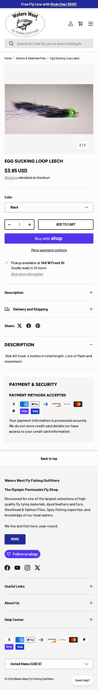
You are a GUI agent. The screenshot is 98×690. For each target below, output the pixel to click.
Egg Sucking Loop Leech (65, 58)
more (15, 539)
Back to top (49, 459)
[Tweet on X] (19, 325)
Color (8, 197)
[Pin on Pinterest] (37, 325)
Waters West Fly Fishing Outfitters (34, 678)
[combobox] (49, 43)
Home (8, 58)
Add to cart (65, 224)
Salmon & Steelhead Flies (31, 58)
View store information (27, 274)
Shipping (11, 178)
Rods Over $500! (64, 4)
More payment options (49, 250)
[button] (81, 24)
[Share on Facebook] (28, 325)
